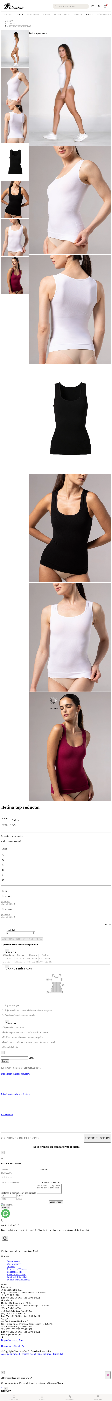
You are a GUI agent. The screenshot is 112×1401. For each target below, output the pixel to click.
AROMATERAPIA (62, 14)
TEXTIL (20, 14)
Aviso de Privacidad (16, 1274)
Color (19, 1195)
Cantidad (11, 930)
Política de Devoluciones (18, 1279)
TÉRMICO (8, 14)
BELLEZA (78, 14)
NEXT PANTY (33, 14)
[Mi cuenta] (99, 6)
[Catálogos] (93, 6)
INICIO (10, 21)
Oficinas (11, 1266)
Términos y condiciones (31, 1354)
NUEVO (89, 14)
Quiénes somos (14, 1264)
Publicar (5, 1207)
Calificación (6, 1173)
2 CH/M (9, 896)
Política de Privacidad (17, 1277)
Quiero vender (13, 1261)
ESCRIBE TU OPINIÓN (97, 1138)
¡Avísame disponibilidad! (8, 902)
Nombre (44, 1169)
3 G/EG (8, 909)
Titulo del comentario (50, 1182)
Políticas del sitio (14, 1272)
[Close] (2, 1158)
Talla (19, 1198)
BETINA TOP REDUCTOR (20, 26)
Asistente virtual (8, 1225)
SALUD (46, 14)
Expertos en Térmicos (17, 1269)
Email (31, 1058)
